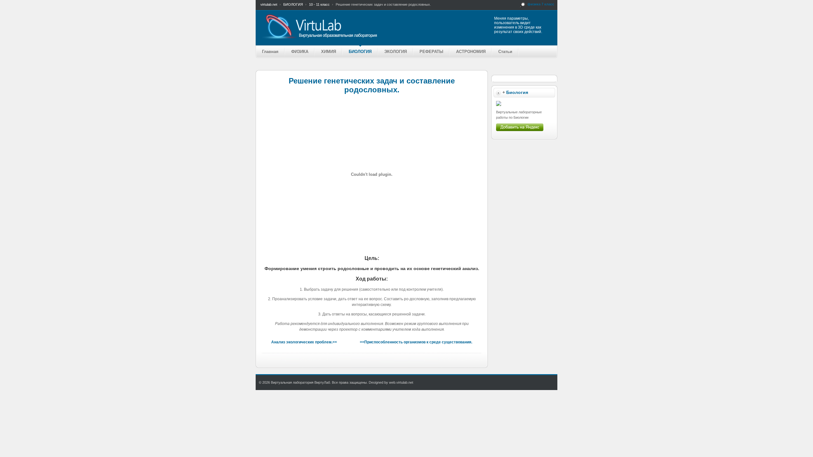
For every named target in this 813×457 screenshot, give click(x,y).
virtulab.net (268, 4)
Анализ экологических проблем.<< (304, 342)
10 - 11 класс (319, 4)
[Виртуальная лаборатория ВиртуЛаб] (344, 26)
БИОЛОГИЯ (293, 4)
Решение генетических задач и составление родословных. (372, 85)
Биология (517, 92)
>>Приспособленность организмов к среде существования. (416, 342)
